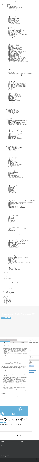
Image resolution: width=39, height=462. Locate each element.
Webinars (14, 339)
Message (30, 362)
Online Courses (3, 444)
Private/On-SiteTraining (4, 443)
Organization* (31, 357)
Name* (30, 350)
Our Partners (22, 444)
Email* (30, 353)
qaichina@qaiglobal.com (4, 456)
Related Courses (2, 339)
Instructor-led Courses (4, 442)
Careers (21, 442)
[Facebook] (8, 447)
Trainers (7, 339)
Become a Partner (22, 443)
